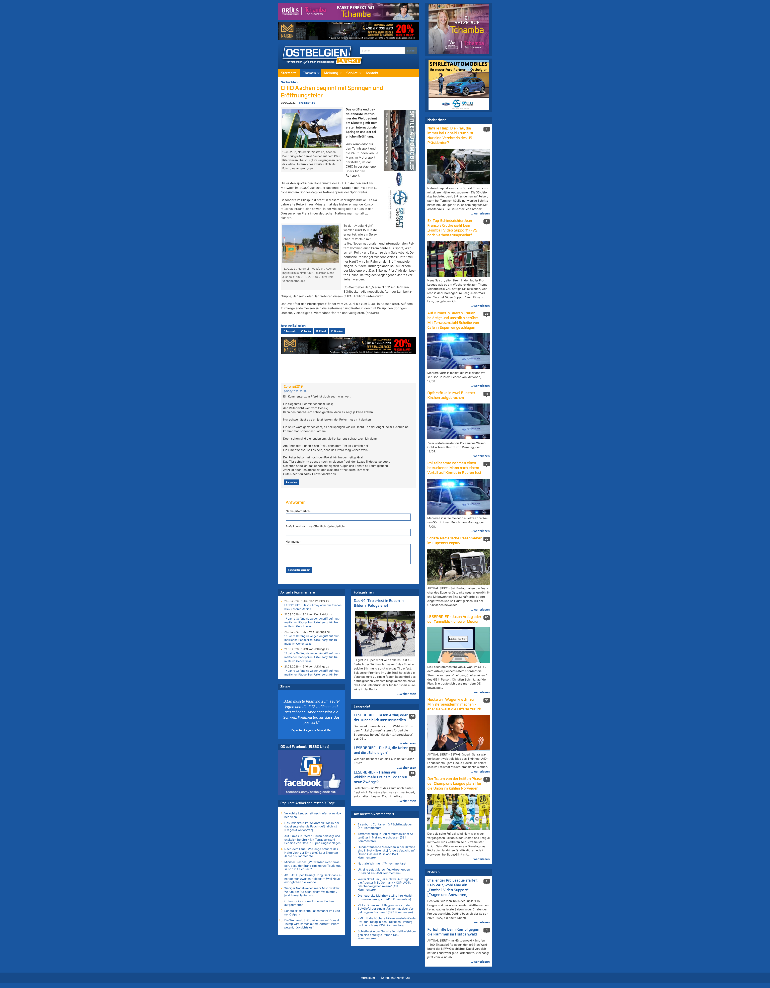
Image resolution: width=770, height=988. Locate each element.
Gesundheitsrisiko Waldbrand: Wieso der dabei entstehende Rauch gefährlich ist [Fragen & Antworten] (311, 826)
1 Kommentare (307, 103)
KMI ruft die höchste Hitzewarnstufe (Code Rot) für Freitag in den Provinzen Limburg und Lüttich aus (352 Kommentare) (386, 921)
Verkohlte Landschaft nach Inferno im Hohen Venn (312, 815)
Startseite (289, 73)
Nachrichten (289, 82)
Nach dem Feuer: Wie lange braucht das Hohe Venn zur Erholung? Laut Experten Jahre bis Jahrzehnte (311, 852)
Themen (309, 73)
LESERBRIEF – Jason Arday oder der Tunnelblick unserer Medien (312, 607)
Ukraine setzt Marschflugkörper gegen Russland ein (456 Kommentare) (384, 871)
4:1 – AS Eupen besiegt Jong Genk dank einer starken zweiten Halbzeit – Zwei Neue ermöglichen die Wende (313, 878)
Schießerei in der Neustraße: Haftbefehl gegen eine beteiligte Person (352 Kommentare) (387, 934)
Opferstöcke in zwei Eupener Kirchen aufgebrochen (309, 902)
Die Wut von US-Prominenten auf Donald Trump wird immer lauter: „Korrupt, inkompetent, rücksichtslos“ (312, 923)
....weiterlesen (406, 694)
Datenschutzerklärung (395, 977)
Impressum (367, 977)
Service (352, 73)
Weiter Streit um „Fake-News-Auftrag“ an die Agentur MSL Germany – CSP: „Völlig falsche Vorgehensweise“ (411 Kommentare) (385, 884)
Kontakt (372, 73)
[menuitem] (289, 73)
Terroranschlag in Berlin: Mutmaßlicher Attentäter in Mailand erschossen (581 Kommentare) (386, 837)
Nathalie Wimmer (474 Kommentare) (382, 863)
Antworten (291, 482)
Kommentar (293, 541)
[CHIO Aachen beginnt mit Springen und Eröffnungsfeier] (311, 128)
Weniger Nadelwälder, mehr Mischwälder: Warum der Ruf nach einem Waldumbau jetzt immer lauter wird (312, 891)
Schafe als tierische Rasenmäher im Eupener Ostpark (312, 912)
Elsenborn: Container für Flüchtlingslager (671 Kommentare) (385, 826)
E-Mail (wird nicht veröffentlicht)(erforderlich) (315, 526)
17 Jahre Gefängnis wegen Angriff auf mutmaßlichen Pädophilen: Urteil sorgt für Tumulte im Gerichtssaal (312, 622)
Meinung (331, 73)
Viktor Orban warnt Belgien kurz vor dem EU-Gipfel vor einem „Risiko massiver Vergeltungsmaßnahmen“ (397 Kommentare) (386, 908)
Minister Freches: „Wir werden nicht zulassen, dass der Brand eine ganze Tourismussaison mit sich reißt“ (313, 865)
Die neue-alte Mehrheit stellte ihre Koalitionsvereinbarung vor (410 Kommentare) (385, 897)
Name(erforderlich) (298, 511)
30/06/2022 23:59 (295, 391)
